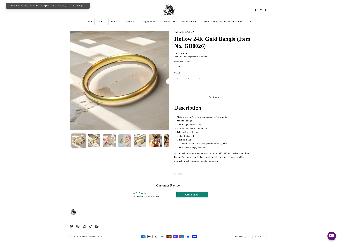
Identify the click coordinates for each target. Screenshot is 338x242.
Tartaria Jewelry (81, 236)
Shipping (187, 57)
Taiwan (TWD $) (240, 237)
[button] (86, 6)
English (258, 237)
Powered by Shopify (95, 236)
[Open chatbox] (331, 236)
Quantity (177, 73)
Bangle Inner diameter (182, 61)
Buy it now (214, 97)
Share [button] (180, 174)
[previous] (70, 81)
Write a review (192, 195)
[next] (169, 81)
